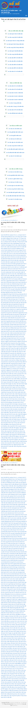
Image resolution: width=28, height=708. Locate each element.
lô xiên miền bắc (20, 355)
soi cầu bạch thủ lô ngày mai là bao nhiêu (13, 387)
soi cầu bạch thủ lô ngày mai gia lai (16, 631)
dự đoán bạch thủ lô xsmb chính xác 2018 (13, 570)
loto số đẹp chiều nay (18, 360)
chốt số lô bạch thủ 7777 (14, 299)
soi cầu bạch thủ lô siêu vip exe (17, 643)
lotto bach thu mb (9, 595)
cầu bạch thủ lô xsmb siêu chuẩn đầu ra (13, 518)
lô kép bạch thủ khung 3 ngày (17, 584)
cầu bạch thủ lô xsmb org (9, 514)
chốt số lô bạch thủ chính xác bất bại (15, 302)
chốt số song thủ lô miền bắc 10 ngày (12, 312)
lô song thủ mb (5, 343)
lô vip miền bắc (12, 355)
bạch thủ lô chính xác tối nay (17, 240)
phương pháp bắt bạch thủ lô (10, 606)
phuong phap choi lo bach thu (10, 609)
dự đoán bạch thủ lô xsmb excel (17, 329)
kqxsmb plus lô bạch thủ (13, 339)
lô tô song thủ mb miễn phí (14, 353)
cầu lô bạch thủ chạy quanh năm (13, 523)
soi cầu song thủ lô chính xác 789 (16, 417)
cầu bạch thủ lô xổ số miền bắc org (10, 504)
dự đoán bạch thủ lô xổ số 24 (12, 322)
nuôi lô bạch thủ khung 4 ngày (12, 602)
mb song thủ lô (16, 361)
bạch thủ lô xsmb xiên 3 (14, 251)
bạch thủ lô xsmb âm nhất (11, 248)
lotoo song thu (9, 361)
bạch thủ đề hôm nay (6, 235)
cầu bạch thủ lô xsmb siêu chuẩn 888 (12, 273)
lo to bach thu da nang (19, 587)
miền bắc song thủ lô (11, 363)
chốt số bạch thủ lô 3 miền (15, 280)
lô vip (7, 355)
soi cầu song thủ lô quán (11, 439)
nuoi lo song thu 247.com (15, 368)
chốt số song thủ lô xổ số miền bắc (10, 316)
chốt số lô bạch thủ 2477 (13, 297)
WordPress (14, 705)
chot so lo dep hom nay (17, 309)
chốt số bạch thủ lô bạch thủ (16, 282)
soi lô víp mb (22, 695)
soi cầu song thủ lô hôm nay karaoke (15, 426)
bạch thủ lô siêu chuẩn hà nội (16, 245)
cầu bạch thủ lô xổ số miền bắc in (11, 260)
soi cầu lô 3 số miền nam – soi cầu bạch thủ (11, 11)
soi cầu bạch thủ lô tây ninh (9, 399)
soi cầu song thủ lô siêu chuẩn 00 (11, 692)
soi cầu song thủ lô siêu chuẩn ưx (11, 443)
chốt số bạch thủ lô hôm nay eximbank (14, 287)
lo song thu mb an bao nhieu (16, 343)
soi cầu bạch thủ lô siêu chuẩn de (13, 638)
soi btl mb (5, 614)
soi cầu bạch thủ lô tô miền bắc (14, 646)
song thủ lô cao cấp (10, 444)
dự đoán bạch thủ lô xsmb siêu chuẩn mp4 (14, 577)
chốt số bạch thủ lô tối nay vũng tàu (14, 294)
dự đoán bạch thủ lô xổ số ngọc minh (11, 567)
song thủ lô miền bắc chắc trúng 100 (12, 446)
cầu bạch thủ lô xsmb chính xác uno (12, 511)
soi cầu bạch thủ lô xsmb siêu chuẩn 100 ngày (14, 414)
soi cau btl (14, 665)
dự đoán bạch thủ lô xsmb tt (17, 338)
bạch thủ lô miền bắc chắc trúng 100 (12, 486)
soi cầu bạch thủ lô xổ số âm (12, 400)
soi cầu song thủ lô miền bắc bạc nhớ (12, 431)
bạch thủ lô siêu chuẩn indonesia (10, 491)
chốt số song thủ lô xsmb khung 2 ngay (13, 319)
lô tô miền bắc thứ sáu (14, 351)
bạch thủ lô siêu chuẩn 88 (11, 243)
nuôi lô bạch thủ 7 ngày (14, 599)
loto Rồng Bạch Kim (8, 594)
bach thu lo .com (15, 235)
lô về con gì (6, 590)
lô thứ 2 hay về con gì (12, 348)
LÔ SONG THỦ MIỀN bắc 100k (17, 344)
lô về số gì (11, 590)
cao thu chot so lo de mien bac (12, 253)
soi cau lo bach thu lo (19, 666)
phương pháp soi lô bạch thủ (14, 611)
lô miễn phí (5, 585)
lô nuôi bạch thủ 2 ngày (14, 585)
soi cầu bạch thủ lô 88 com (14, 616)
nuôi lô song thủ (9, 366)
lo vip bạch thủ (18, 590)
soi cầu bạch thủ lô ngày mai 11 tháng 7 (14, 382)
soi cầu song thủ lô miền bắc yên (16, 434)
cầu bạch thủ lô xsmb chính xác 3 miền (12, 267)
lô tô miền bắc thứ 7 (18, 350)
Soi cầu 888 (16, 614)
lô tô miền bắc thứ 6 (8, 350)
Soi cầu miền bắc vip (13, 220)
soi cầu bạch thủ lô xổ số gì (10, 404)
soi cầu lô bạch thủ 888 (8, 666)
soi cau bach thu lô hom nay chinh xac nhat (13, 377)
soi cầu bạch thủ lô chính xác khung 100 (15, 372)
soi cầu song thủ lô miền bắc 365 (11, 682)
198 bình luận (10, 226)
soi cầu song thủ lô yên (13, 695)
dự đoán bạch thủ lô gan (9, 563)
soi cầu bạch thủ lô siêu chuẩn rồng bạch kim (14, 394)
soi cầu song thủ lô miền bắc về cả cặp (14, 685)
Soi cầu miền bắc (4, 220)
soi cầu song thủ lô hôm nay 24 (16, 421)
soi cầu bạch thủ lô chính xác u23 (11, 619)
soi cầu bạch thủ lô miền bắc (15, 33)
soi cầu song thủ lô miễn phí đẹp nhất (16, 688)
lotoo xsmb (21, 594)
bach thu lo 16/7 (14, 236)
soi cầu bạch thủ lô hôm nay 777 (11, 623)
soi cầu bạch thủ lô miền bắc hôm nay (12, 628)
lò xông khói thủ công (8, 358)
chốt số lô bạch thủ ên (7, 307)
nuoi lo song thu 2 (17, 366)
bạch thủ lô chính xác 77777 (15, 238)
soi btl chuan (15, 612)
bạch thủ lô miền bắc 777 (12, 241)
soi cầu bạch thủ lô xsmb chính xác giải (13, 407)
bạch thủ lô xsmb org (15, 250)
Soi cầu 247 (11, 614)
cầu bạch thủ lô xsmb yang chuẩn (12, 279)
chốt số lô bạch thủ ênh (18, 307)
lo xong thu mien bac (8, 360)
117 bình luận (9, 469)
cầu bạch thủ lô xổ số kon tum (10, 257)
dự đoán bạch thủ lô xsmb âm (10, 326)
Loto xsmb (15, 594)
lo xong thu (16, 358)
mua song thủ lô (11, 365)
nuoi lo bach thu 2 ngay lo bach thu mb (13, 597)
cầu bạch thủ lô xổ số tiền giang (11, 263)
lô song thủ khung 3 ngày (13, 341)
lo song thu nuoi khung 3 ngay (18, 346)
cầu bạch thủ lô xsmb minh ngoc (12, 270)
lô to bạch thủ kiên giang (17, 589)
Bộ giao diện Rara (17, 704)
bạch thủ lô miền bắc (11, 484)
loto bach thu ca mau (12, 592)
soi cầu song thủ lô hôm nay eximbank (14, 677)
